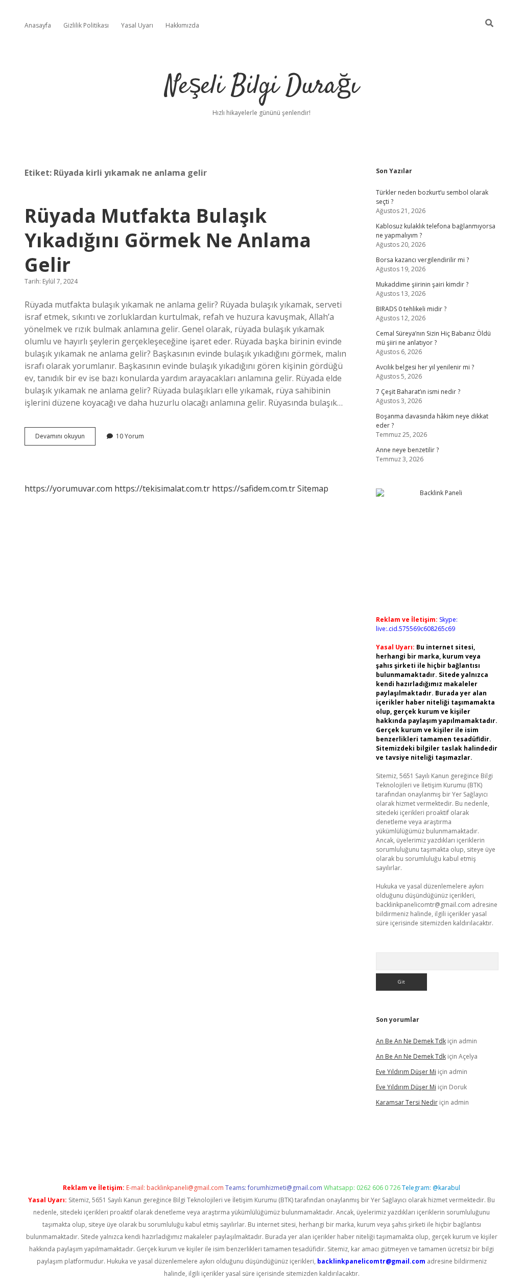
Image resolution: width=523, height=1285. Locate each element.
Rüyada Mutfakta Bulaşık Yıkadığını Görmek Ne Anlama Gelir (168, 239)
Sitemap (312, 488)
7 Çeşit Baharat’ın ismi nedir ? (418, 391)
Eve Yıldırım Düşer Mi (406, 1071)
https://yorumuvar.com (68, 488)
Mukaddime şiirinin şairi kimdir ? (422, 284)
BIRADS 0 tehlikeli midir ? (411, 309)
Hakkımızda (182, 25)
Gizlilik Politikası (86, 25)
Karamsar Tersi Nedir (407, 1102)
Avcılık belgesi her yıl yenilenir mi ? (425, 367)
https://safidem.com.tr (253, 488)
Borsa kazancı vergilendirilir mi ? (422, 259)
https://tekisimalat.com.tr (162, 488)
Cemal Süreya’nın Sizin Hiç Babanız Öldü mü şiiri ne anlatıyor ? (433, 338)
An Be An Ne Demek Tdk (411, 1041)
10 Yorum (130, 436)
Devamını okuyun (65, 438)
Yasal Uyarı (137, 25)
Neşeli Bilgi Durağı (262, 86)
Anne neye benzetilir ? (407, 450)
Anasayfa (38, 25)
